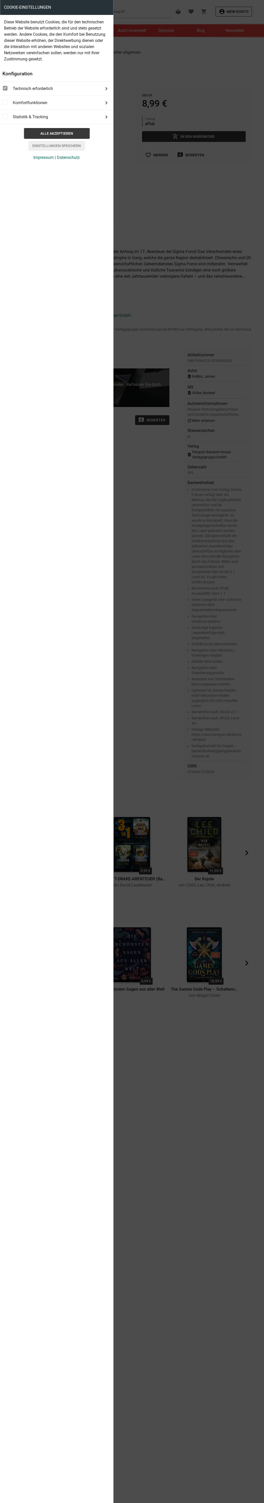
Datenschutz (68, 157)
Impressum (44, 157)
